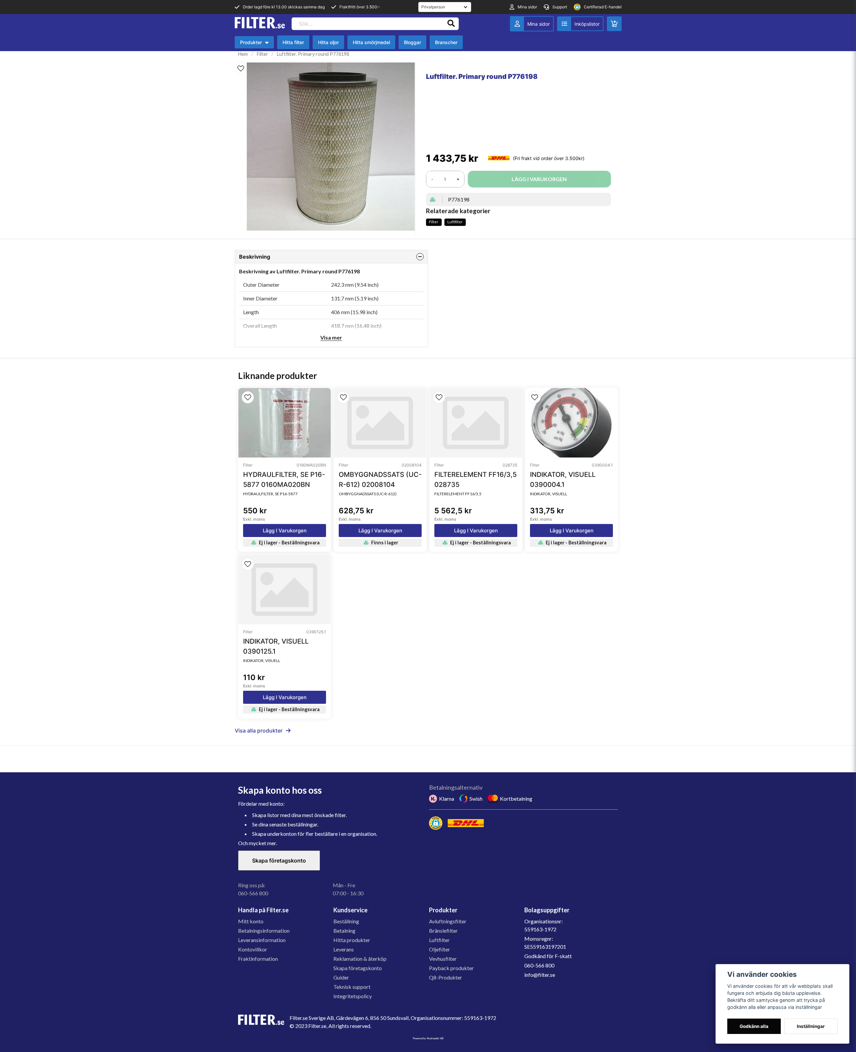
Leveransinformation (262, 940)
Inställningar (811, 1026)
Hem (243, 54)
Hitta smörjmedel (371, 42)
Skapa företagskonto (279, 860)
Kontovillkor (252, 949)
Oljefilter (439, 949)
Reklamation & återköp (360, 958)
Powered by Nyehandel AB (428, 1038)
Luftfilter (455, 222)
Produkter (256, 43)
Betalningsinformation (264, 930)
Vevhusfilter (443, 958)
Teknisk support (351, 986)
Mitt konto (250, 921)
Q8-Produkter (445, 977)
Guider (341, 977)
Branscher (446, 42)
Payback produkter (451, 968)
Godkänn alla (754, 1026)
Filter (262, 54)
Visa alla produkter (259, 730)
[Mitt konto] (532, 23)
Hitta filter (293, 42)
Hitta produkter (351, 940)
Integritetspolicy (352, 996)
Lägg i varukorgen (285, 530)
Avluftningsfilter (447, 921)
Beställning (346, 921)
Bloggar (412, 42)
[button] (241, 68)
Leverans (343, 949)
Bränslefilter (443, 930)
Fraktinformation (258, 958)
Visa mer (331, 337)
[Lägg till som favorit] (580, 23)
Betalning (344, 930)
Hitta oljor (328, 42)
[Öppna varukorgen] (614, 23)
